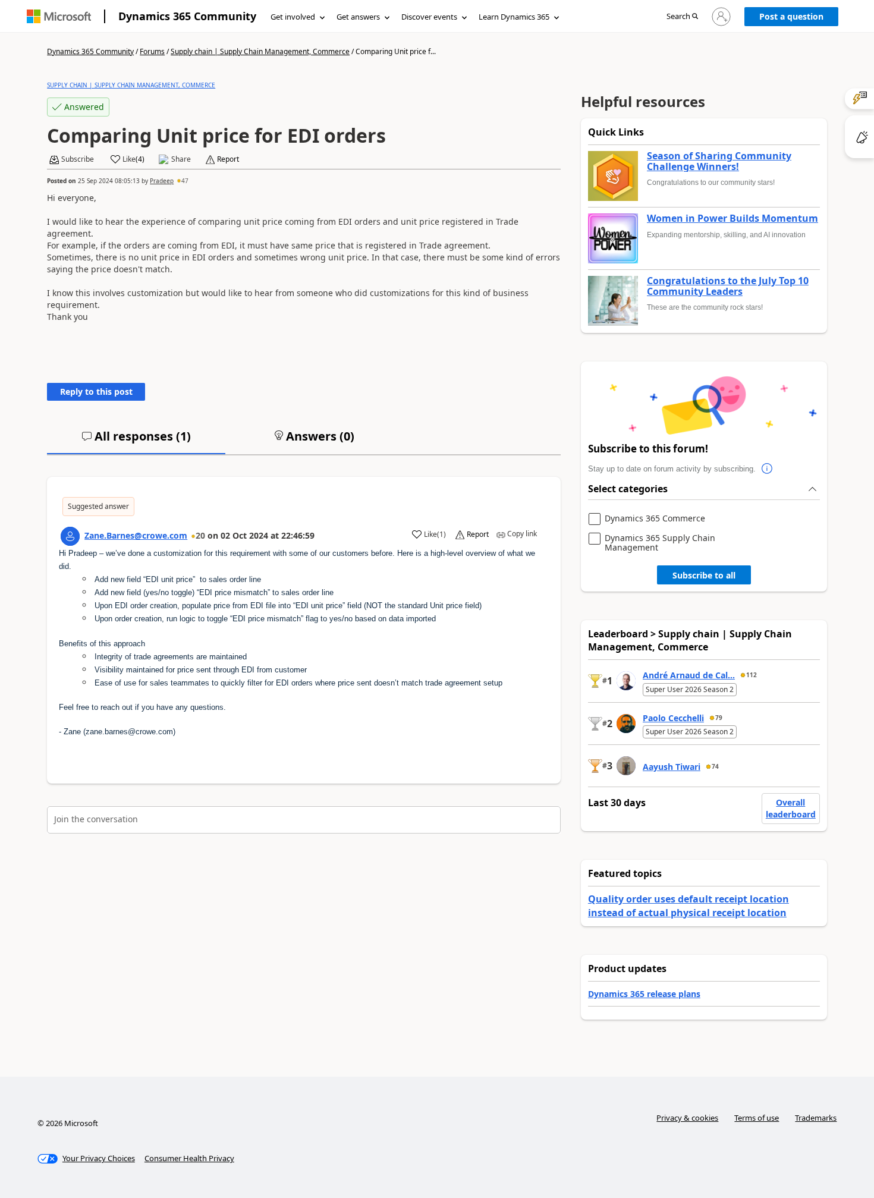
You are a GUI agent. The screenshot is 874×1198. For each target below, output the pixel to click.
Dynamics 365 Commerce (655, 519)
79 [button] (718, 717)
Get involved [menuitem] (293, 16)
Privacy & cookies (687, 1117)
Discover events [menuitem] (429, 16)
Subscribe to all (703, 575)
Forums (152, 51)
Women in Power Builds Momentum (732, 218)
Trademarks (816, 1117)
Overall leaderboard (791, 808)
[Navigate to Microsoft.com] (59, 16)
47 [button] (184, 181)
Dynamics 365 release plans (644, 993)
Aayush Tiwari (671, 766)
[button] (682, 17)
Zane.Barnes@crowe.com (135, 535)
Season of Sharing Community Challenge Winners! (719, 161)
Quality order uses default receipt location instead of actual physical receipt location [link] (688, 905)
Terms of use (756, 1117)
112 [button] (751, 675)
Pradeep (162, 181)
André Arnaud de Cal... (689, 675)
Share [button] (181, 159)
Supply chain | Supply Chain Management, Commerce (260, 51)
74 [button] (715, 766)
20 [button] (200, 535)
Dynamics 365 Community (187, 16)
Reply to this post (96, 391)
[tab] (136, 441)
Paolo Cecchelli (673, 718)
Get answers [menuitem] (358, 16)
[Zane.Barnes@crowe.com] (70, 536)
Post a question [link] (791, 16)
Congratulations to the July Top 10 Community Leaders (728, 286)
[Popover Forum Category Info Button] (767, 469)
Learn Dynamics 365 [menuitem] (514, 16)
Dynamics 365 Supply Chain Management (660, 542)
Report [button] (228, 159)
